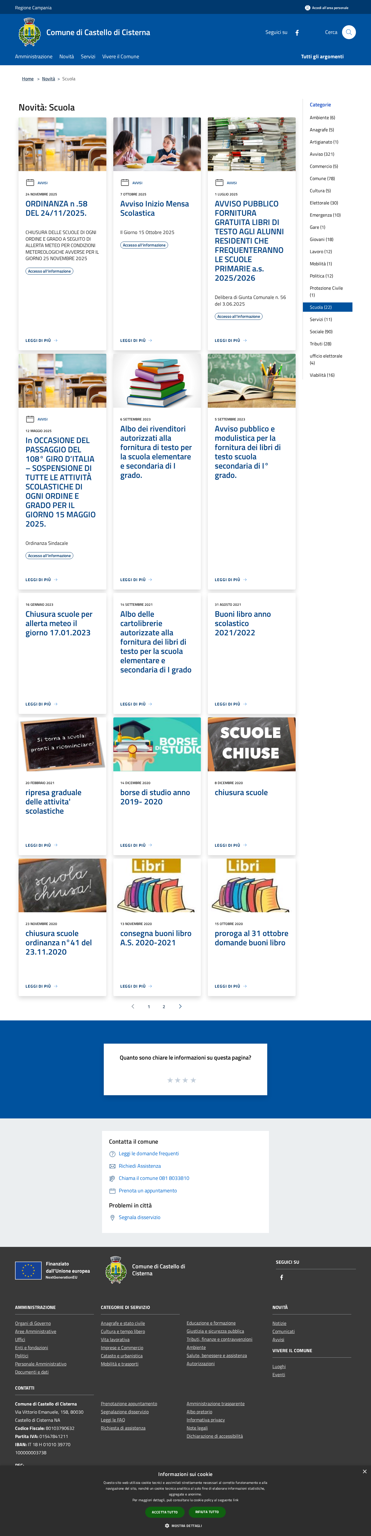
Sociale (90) (321, 331)
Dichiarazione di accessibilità (215, 1435)
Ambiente (196, 1347)
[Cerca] (349, 32)
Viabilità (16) (322, 374)
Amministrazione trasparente (216, 1403)
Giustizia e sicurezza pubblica (215, 1331)
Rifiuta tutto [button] (207, 1512)
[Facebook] (295, 32)
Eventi (278, 1374)
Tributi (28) (320, 343)
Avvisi (43, 183)
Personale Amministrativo (40, 1363)
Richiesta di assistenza (123, 1427)
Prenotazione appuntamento (129, 1403)
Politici (21, 1355)
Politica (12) (321, 275)
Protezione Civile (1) (326, 291)
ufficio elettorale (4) (326, 359)
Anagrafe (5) (322, 129)
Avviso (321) (322, 153)
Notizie (279, 1323)
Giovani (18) (321, 239)
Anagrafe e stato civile (123, 1323)
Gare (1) (317, 227)
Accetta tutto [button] (165, 1512)
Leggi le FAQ (113, 1419)
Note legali (197, 1427)
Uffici (20, 1339)
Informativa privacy (206, 1419)
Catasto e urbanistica (122, 1355)
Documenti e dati (32, 1371)
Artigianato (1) (324, 141)
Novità (48, 78)
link (236, 1500)
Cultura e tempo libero (123, 1331)
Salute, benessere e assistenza (217, 1355)
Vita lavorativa (115, 1339)
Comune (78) (322, 178)
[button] (185, 1525)
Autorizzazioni (201, 1363)
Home (28, 78)
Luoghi (279, 1366)
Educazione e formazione (211, 1322)
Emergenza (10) (325, 214)
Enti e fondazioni (31, 1347)
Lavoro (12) (321, 251)
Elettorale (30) (324, 202)
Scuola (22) (321, 307)
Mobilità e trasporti (120, 1363)
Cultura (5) (320, 190)
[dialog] (185, 1501)
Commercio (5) (324, 166)
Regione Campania (33, 7)
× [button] (364, 1472)
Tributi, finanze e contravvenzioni (219, 1339)
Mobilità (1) (321, 263)
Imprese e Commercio (122, 1347)
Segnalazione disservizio (125, 1411)
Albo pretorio (199, 1411)
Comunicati (283, 1331)
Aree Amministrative (35, 1331)
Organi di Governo (33, 1323)
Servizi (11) (321, 319)
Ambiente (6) (322, 117)
